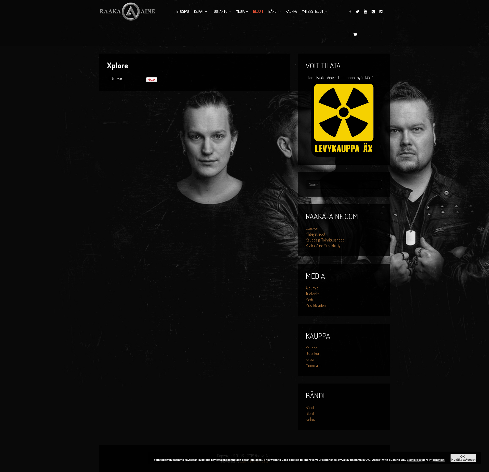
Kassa (310, 359)
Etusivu (182, 11)
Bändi (272, 11)
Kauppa (291, 11)
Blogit (258, 11)
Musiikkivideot (316, 305)
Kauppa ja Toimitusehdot (325, 240)
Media (240, 11)
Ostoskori (313, 353)
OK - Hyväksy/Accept (463, 458)
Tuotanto (219, 11)
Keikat (199, 11)
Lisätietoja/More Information (426, 460)
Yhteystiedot (312, 11)
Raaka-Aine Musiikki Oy (323, 245)
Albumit (312, 287)
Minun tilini (314, 365)
